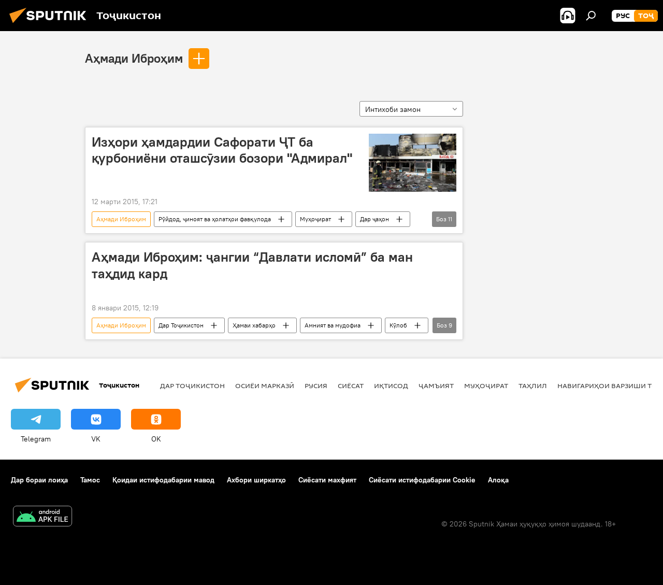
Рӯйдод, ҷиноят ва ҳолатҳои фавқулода (214, 219)
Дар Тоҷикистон (181, 325)
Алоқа (498, 479)
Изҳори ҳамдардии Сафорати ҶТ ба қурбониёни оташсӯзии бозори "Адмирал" (222, 150)
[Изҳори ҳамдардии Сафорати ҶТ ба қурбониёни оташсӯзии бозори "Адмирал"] (412, 163)
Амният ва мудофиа (333, 325)
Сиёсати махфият (327, 479)
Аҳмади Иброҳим (134, 58)
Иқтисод (391, 385)
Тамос (90, 479)
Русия (316, 385)
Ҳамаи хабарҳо (254, 325)
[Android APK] (42, 517)
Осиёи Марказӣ (264, 385)
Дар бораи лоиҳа (39, 479)
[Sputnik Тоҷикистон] (50, 24)
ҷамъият (436, 385)
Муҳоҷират (315, 219)
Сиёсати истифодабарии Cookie (422, 479)
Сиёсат (351, 385)
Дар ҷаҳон (374, 219)
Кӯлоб (398, 325)
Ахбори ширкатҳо (256, 479)
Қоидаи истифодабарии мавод (163, 479)
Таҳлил (532, 385)
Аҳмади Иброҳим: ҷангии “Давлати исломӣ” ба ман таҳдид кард (252, 265)
